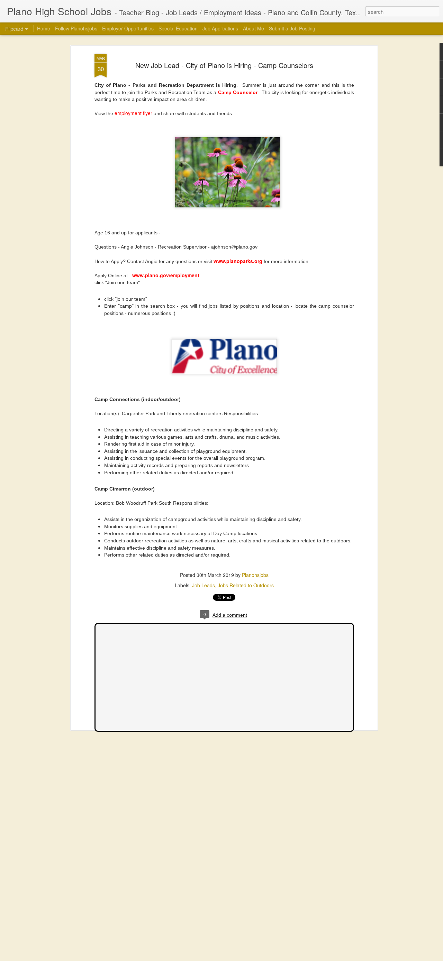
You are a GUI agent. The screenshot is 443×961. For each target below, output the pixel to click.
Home (43, 28)
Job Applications (220, 28)
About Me (253, 28)
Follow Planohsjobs (76, 28)
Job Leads (203, 585)
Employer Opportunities (128, 28)
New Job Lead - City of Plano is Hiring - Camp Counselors (224, 65)
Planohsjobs (255, 574)
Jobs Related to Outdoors (246, 585)
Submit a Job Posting (292, 28)
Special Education (178, 28)
